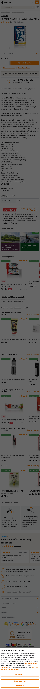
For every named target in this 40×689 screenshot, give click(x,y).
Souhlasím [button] (20, 675)
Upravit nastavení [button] (20, 681)
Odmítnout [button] (20, 686)
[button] (4, 667)
